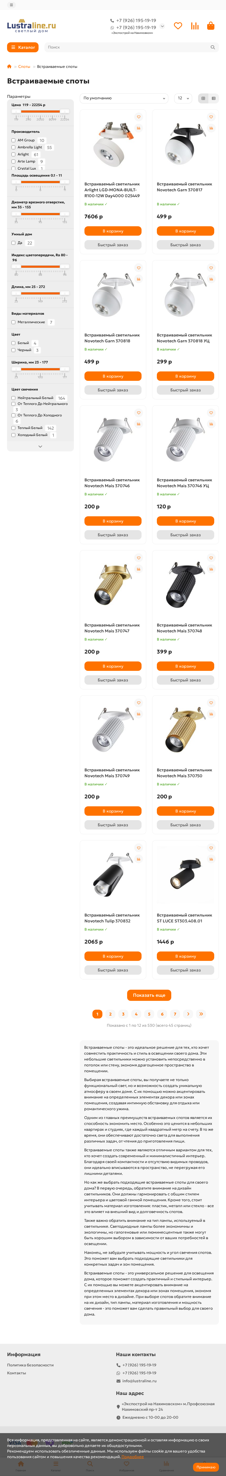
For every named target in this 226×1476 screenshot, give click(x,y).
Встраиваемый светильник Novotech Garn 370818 (112, 338)
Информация (24, 1354)
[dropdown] (11, 5)
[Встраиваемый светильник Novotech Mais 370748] (185, 585)
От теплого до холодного (39, 418)
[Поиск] (213, 47)
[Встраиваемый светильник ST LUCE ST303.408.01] (185, 875)
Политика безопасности (30, 1365)
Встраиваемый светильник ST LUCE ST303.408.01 (184, 918)
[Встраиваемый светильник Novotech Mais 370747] (113, 585)
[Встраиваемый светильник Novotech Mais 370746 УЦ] (185, 440)
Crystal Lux (30, 168)
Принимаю (206, 1467)
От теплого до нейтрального (42, 407)
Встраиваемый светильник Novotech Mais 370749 (112, 772)
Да (24, 243)
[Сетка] (203, 98)
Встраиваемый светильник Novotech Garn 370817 (184, 186)
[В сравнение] (138, 128)
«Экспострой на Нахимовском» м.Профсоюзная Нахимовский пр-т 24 (168, 1406)
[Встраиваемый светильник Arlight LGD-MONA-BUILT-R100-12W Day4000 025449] (113, 144)
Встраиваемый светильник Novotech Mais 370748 (184, 628)
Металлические (34, 322)
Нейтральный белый (41, 398)
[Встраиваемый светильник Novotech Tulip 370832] (113, 875)
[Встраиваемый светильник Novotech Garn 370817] (185, 144)
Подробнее (133, 1456)
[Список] (213, 98)
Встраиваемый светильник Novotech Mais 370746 (112, 482)
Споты (24, 66)
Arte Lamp (30, 161)
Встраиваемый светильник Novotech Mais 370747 (112, 628)
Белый (26, 343)
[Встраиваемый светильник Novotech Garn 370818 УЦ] (185, 295)
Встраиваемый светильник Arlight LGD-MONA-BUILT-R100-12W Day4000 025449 (112, 189)
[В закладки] (138, 117)
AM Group (30, 140)
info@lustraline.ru (139, 1380)
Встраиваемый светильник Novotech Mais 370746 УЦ (184, 482)
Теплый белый (35, 428)
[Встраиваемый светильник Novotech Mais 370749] (113, 730)
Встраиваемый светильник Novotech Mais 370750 (184, 772)
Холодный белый (35, 435)
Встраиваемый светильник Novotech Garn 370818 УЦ (184, 338)
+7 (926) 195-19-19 (136, 20)
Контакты (16, 1373)
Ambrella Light (34, 147)
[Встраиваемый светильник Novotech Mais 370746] (113, 440)
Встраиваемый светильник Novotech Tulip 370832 (112, 918)
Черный (28, 350)
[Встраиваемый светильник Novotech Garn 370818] (113, 295)
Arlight (27, 154)
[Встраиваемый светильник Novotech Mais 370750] (185, 730)
